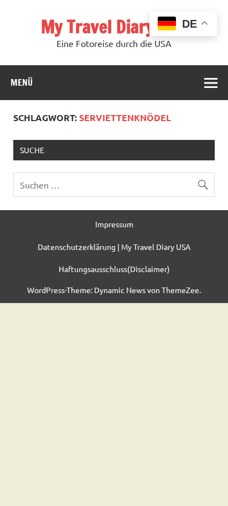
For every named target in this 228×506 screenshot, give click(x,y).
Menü (22, 82)
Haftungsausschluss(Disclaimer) (114, 269)
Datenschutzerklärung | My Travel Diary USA (114, 247)
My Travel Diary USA (114, 26)
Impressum (114, 224)
